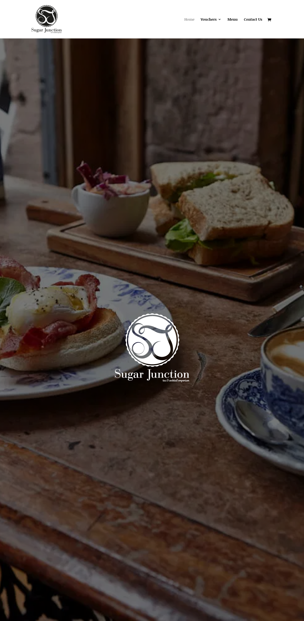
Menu (233, 20)
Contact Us (253, 20)
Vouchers (209, 20)
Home (189, 20)
